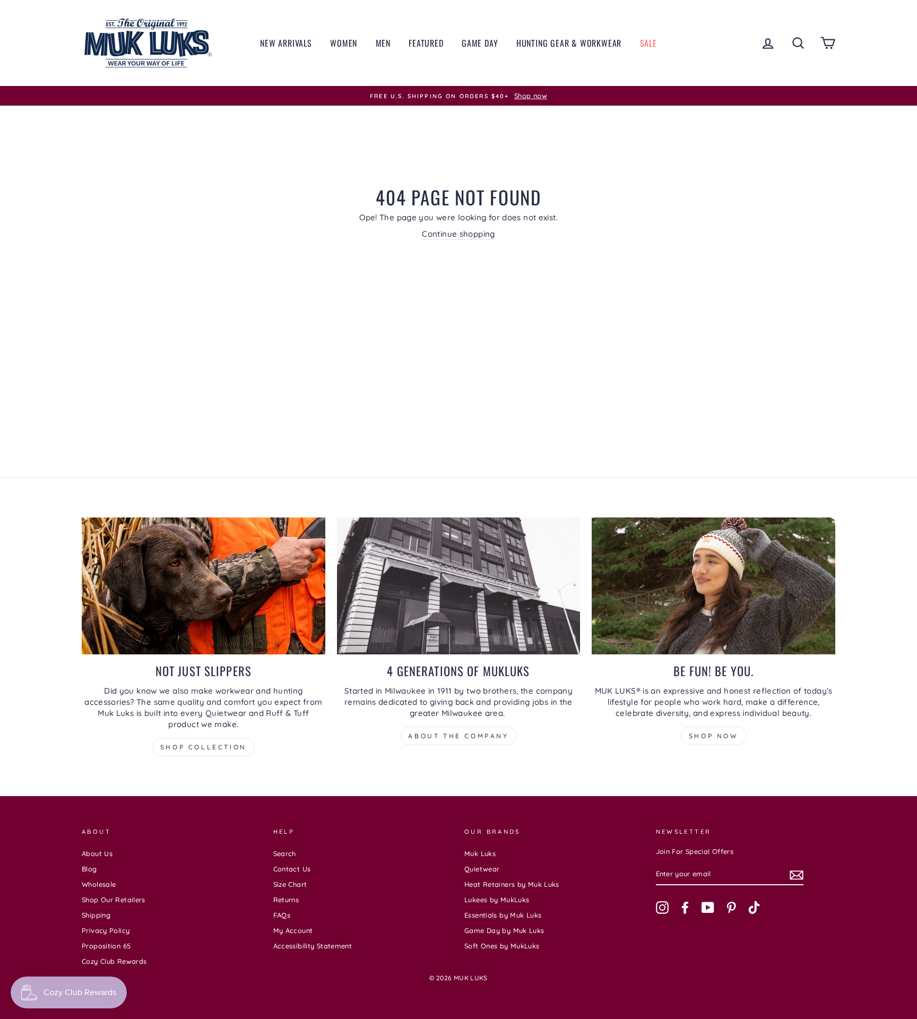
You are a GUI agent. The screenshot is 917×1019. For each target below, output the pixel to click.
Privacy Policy (105, 930)
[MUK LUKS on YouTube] (708, 907)
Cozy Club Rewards (114, 961)
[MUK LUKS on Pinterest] (731, 907)
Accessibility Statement (312, 946)
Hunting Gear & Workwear (568, 43)
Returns (286, 899)
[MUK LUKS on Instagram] (662, 907)
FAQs (282, 915)
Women (343, 43)
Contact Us (292, 869)
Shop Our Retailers (113, 899)
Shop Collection (203, 747)
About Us (97, 853)
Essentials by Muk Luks (502, 915)
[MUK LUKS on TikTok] (754, 907)
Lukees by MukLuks (496, 899)
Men (383, 43)
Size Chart (290, 884)
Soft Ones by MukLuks (502, 946)
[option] (458, 96)
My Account (293, 930)
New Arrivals (286, 43)
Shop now (714, 736)
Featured (426, 43)
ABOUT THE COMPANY (458, 736)
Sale (648, 43)
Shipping (96, 915)
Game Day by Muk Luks (504, 930)
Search (284, 853)
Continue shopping (458, 234)
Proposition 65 (106, 946)
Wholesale (99, 884)
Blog (89, 869)
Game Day (480, 43)
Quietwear (481, 869)
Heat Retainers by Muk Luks (511, 884)
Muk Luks (480, 853)
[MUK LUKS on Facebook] (685, 907)
